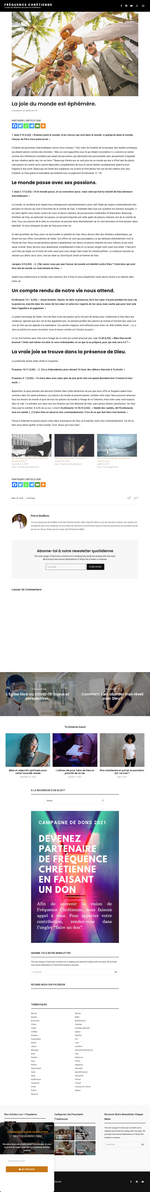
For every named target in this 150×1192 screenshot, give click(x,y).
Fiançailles (36, 1039)
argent (34, 1017)
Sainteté (78, 1068)
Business (35, 1021)
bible (77, 1017)
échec (34, 1090)
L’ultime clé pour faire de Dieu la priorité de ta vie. (75, 772)
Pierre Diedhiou (40, 515)
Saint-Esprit (36, 1068)
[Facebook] (14, 125)
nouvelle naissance (84, 1050)
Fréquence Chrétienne (28, 4)
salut (33, 1072)
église (78, 1090)
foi (76, 1039)
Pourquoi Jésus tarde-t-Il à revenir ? (70, 458)
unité (33, 1087)
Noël (33, 1054)
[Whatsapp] (26, 125)
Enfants (34, 1035)
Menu (143, 5)
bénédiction (80, 1021)
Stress (78, 1079)
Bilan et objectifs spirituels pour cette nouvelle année (28, 772)
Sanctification (81, 1072)
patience (79, 1057)
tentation (35, 1083)
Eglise (78, 1032)
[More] (43, 125)
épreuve (34, 1094)
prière (77, 1061)
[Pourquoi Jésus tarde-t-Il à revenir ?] (74, 445)
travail (78, 1083)
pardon (34, 1057)
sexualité (79, 1076)
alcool (34, 1013)
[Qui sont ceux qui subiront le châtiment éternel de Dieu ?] (32, 445)
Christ (33, 1024)
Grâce (33, 1043)
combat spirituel (82, 1028)
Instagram (126, 5)
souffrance (36, 1079)
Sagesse (79, 1065)
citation (78, 1024)
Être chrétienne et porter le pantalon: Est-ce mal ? (122, 772)
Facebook (121, 5)
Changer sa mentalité (24, 110)
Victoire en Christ (83, 1087)
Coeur (33, 1028)
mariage (34, 1050)
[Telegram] (31, 125)
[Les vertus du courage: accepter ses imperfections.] (117, 445)
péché (34, 1065)
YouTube (131, 5)
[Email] (37, 125)
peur (33, 1061)
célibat (34, 1032)
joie (77, 1043)
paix (77, 1054)
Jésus (34, 1046)
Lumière (78, 1046)
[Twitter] (20, 125)
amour (78, 1013)
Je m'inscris (28, 1169)
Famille (78, 1035)
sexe (33, 1076)
